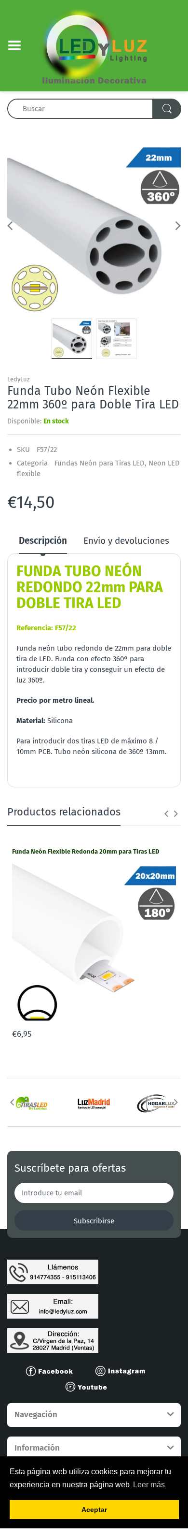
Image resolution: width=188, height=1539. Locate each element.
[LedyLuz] (94, 45)
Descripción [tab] (43, 540)
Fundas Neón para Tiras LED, (100, 463)
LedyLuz (18, 379)
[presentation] (166, 813)
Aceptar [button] (94, 1509)
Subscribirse (94, 1221)
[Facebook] (53, 1370)
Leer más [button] (149, 1485)
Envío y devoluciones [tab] (126, 540)
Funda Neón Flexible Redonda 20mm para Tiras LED (85, 851)
